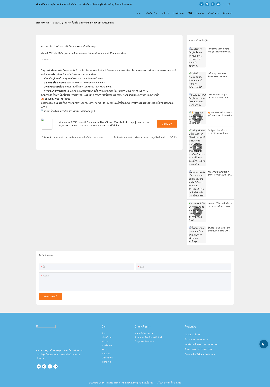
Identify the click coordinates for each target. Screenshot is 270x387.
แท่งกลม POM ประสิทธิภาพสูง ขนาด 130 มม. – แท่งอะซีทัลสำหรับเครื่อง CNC (220, 205)
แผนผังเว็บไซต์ (146, 382)
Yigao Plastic (42, 22)
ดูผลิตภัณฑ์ (167, 124)
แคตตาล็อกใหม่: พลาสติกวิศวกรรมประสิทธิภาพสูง (89, 22)
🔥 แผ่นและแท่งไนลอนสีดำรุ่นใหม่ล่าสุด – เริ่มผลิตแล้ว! (220, 114)
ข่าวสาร (57, 22)
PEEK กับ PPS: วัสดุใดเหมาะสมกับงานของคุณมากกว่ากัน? (218, 96)
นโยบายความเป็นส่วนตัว (169, 382)
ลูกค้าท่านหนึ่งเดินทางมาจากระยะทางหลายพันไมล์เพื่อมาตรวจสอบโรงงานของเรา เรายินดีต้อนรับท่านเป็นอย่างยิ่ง (220, 173)
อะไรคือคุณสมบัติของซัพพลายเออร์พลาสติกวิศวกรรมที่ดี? (217, 75)
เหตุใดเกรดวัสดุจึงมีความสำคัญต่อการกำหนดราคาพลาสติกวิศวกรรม (219, 50)
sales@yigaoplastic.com (203, 354)
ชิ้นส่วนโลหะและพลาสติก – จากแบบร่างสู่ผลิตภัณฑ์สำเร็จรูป (220, 229)
